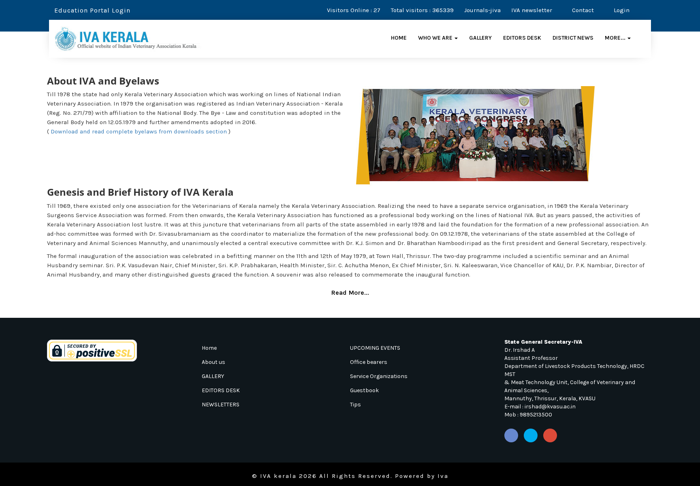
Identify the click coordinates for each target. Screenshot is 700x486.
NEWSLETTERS (220, 404)
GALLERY (480, 37)
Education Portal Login (91, 10)
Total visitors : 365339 (422, 10)
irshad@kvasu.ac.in (550, 406)
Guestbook (364, 390)
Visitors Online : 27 (353, 10)
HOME (399, 37)
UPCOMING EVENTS (375, 347)
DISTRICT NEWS (573, 37)
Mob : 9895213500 (528, 414)
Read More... (350, 292)
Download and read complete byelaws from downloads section (139, 131)
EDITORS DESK (522, 37)
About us (213, 362)
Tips (355, 404)
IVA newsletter (531, 10)
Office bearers (368, 362)
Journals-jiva (482, 10)
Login (621, 10)
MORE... (616, 37)
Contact (582, 10)
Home (209, 347)
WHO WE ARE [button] (436, 37)
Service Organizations (379, 376)
